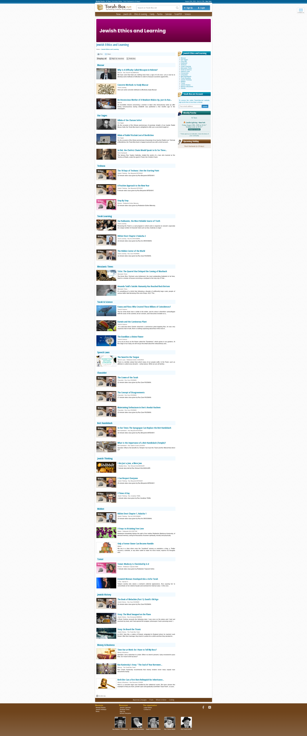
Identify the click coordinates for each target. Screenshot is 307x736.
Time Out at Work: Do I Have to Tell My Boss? (137, 649)
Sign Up (190, 7)
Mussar (100, 65)
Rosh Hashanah (122, 153)
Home (98, 49)
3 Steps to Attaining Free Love (131, 528)
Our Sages (102, 115)
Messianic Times (105, 266)
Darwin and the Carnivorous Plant (132, 321)
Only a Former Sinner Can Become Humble (136, 543)
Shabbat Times (125, 709)
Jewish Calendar (125, 707)
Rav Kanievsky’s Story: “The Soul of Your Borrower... (140, 664)
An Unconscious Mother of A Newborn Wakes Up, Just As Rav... (145, 99)
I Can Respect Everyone (128, 478)
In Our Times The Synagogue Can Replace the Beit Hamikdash (144, 427)
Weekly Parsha (189, 112)
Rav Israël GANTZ (186, 729)
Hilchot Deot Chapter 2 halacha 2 (132, 235)
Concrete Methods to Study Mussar (133, 84)
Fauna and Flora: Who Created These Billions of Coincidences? (144, 306)
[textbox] (158, 8)
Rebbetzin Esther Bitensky (131, 203)
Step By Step (123, 200)
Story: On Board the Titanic (129, 629)
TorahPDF (178, 14)
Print (101, 54)
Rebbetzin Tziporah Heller (130, 566)
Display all (101, 59)
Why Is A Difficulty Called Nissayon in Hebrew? (138, 69)
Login (202, 7)
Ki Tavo (194, 118)
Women (120, 203)
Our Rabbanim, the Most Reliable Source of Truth (139, 220)
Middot (100, 508)
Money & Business (106, 645)
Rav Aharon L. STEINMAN (120, 729)
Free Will (184, 61)
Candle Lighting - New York (195, 122)
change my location (194, 129)
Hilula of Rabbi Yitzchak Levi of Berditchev (136, 135)
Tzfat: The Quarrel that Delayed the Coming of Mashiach (142, 271)
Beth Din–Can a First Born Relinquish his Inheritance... (141, 679)
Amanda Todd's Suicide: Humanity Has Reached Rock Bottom (144, 286)
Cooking (171, 699)
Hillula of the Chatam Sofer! (130, 120)
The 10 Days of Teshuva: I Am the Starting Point (138, 170)
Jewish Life (127, 14)
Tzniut (100, 559)
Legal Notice (148, 707)
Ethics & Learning (140, 14)
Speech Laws (103, 352)
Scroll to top (102, 696)
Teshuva (101, 165)
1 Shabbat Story (122, 466)
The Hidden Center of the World (131, 250)
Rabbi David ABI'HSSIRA (153, 729)
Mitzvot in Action (161, 699)
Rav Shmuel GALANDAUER (136, 466)
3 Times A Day (124, 493)
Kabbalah (184, 63)
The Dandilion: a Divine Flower (130, 336)
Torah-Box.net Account (193, 93)
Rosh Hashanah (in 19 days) (194, 146)
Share (109, 54)
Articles (132, 59)
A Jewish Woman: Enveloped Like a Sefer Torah (138, 578)
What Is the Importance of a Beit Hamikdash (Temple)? (142, 442)
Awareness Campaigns (140, 699)
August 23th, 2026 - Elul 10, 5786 (194, 1)
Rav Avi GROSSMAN (133, 238)
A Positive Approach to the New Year (133, 185)
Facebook (203, 707)
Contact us (301, 12)
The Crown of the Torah (128, 377)
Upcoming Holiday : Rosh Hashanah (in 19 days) (126, 1)
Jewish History (104, 594)
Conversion (185, 73)
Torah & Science (105, 302)
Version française (125, 713)
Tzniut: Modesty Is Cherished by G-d (133, 563)
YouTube (209, 707)
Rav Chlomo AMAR (169, 729)
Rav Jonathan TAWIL (134, 496)
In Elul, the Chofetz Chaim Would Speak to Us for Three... (142, 150)
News (118, 14)
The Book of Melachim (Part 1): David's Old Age (138, 599)
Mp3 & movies (118, 59)
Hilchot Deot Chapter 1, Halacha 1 (132, 513)
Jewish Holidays (101, 709)
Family (152, 14)
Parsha (159, 14)
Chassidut (102, 372)
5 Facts (151, 699)
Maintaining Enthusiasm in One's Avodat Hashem (139, 407)
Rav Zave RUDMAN (133, 253)
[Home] (114, 7)
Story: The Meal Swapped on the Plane (134, 614)
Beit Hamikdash (104, 423)
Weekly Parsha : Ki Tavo (103, 1)
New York (208, 1)
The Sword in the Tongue (128, 357)
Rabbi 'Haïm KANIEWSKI (136, 729)
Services (188, 14)
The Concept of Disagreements (131, 392)
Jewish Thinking (122, 173)
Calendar (168, 14)
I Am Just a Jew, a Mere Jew (130, 463)
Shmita (183, 88)
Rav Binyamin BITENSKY (135, 173)
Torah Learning (122, 87)
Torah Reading (186, 78)
